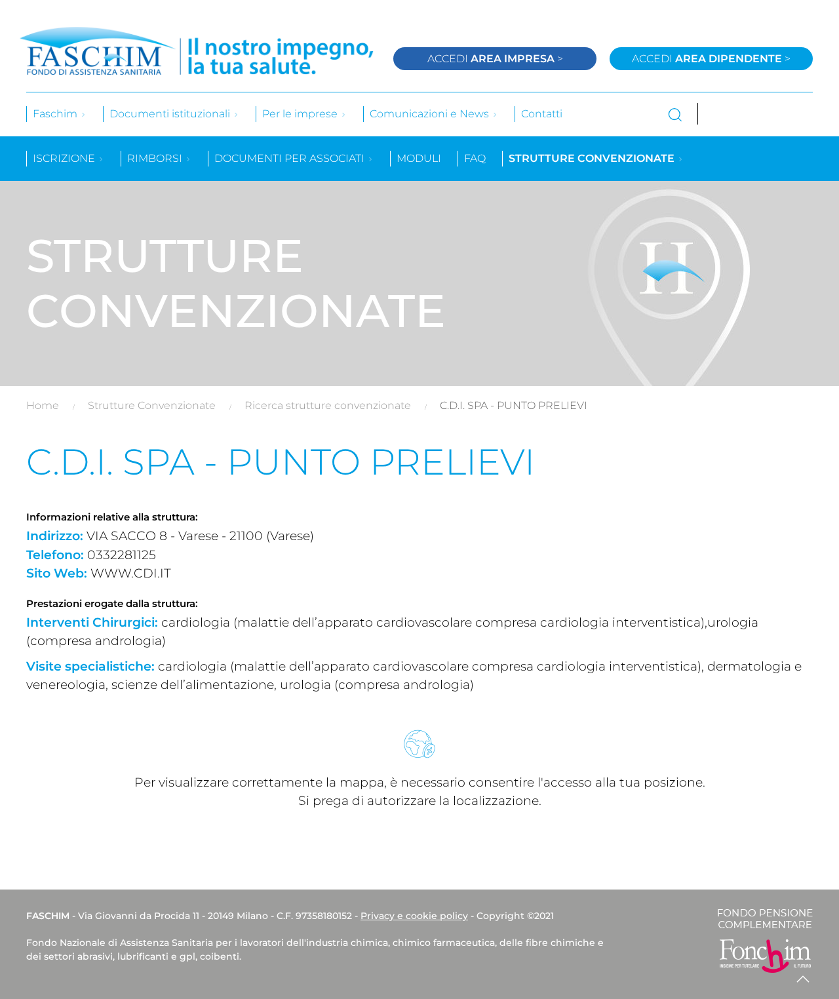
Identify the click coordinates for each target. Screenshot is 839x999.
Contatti (541, 114)
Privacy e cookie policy (414, 916)
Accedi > (495, 58)
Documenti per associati (290, 158)
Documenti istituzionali (171, 114)
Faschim (56, 114)
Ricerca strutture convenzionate (327, 405)
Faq (475, 158)
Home (42, 405)
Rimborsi (156, 158)
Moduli (419, 158)
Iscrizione (65, 158)
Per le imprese (301, 114)
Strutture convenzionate (593, 158)
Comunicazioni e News (431, 114)
